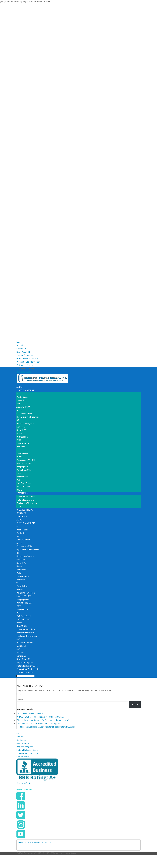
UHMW (19, 456)
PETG (18, 440)
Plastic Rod (21, 400)
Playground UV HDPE (25, 460)
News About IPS (23, 352)
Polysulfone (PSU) (24, 470)
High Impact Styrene (25, 423)
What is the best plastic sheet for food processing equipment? (42, 720)
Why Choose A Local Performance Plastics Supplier (38, 723)
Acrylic (19, 410)
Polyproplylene (22, 466)
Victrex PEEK (22, 437)
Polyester (20, 446)
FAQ (18, 342)
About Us (20, 345)
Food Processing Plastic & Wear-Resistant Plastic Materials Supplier (45, 727)
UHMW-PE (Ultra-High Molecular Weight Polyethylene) (40, 717)
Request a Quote (23, 372)
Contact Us (21, 348)
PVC (18, 480)
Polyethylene (22, 453)
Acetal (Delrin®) (23, 407)
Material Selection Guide (27, 358)
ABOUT (19, 387)
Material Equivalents (25, 500)
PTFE (18, 473)
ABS (18, 403)
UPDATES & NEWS (24, 510)
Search (19, 699)
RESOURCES (21, 493)
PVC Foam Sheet (23, 483)
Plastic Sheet (22, 397)
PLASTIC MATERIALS (25, 390)
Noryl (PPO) (21, 430)
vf (17, 450)
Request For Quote (24, 355)
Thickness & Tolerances (26, 503)
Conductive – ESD (24, 413)
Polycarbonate (22, 443)
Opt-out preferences (25, 365)
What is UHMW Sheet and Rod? (29, 713)
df (17, 393)
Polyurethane (22, 476)
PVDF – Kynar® (23, 486)
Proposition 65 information (28, 362)
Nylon (19, 433)
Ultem (19, 490)
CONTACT (21, 513)
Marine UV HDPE (23, 463)
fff (17, 420)
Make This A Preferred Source (35, 843)
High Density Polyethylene (27, 417)
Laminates (20, 427)
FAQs (18, 506)
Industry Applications (25, 496)
